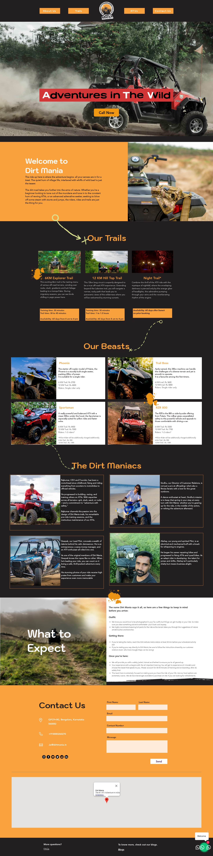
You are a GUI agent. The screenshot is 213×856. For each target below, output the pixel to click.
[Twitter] (57, 757)
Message (111, 737)
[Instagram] (44, 757)
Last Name (144, 702)
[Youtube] (53, 757)
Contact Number (115, 725)
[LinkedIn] (66, 757)
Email (109, 713)
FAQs (46, 848)
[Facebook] (48, 757)
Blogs (121, 849)
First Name (112, 702)
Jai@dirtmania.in (58, 744)
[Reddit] (62, 757)
